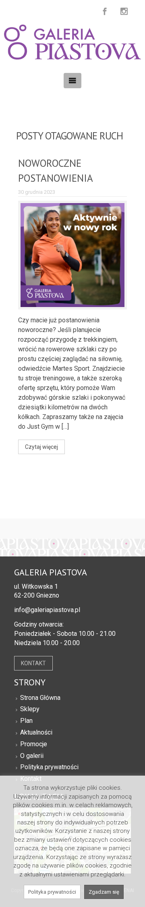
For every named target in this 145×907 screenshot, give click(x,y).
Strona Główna (40, 698)
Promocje (33, 744)
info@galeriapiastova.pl (47, 610)
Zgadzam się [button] (104, 892)
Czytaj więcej (41, 447)
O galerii (32, 756)
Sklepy (29, 709)
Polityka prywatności (49, 767)
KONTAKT (33, 663)
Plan (26, 720)
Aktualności (36, 732)
